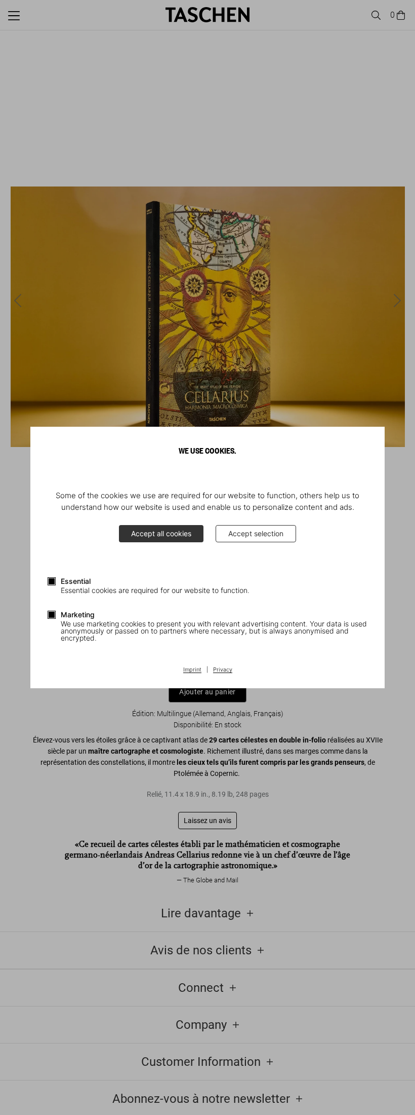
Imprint (192, 670)
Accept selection (255, 533)
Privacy (222, 670)
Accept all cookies (161, 533)
